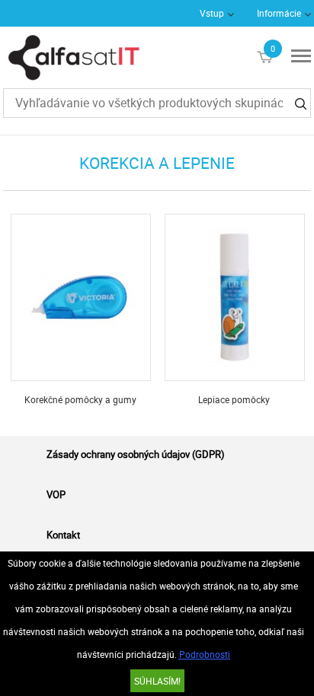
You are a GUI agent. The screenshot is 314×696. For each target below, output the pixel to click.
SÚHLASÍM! (157, 681)
